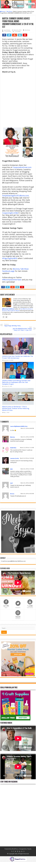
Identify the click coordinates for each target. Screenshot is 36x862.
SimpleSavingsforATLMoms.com (15, 196)
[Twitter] (15, 851)
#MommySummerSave (11, 280)
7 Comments (7, 31)
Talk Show (9, 11)
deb (11, 469)
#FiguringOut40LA (9, 258)
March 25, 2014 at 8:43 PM (27, 428)
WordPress (15, 849)
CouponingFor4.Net (10, 213)
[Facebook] (13, 851)
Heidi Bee (13, 447)
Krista (12, 493)
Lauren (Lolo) (14, 458)
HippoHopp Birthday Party (12, 325)
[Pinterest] (17, 851)
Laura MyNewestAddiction (18, 426)
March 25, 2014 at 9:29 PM (27, 437)
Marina (12, 437)
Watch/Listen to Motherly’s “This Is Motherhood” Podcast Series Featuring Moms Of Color (15, 408)
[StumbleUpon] (22, 851)
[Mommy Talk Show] (18, 4)
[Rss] (12, 851)
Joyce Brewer (7, 30)
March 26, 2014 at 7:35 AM (27, 469)
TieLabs (29, 849)
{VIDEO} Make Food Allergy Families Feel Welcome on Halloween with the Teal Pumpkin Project (16, 382)
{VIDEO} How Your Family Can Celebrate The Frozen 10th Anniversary (17, 357)
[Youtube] (19, 851)
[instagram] (24, 851)
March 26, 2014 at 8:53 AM (27, 493)
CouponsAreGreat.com (22, 167)
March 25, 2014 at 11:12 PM (27, 447)
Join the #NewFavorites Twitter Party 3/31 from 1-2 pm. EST (22, 328)
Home (3, 11)
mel (11, 483)
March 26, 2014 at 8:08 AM (27, 483)
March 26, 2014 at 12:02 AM (27, 458)
